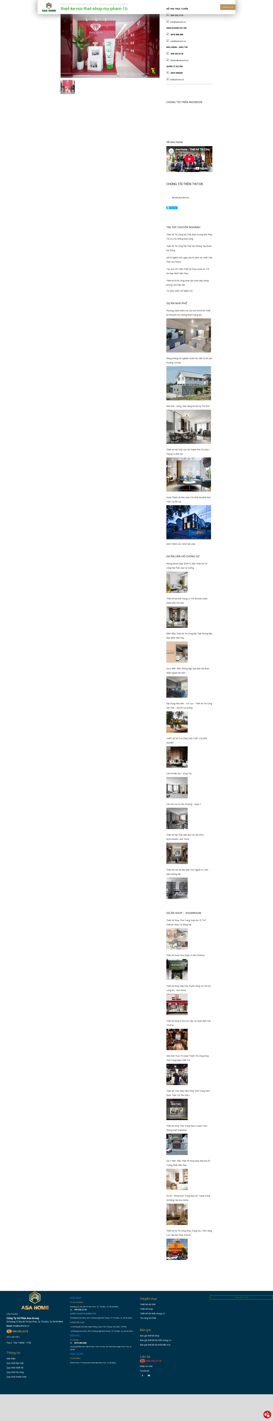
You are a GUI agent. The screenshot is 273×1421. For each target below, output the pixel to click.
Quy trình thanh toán (16, 1376)
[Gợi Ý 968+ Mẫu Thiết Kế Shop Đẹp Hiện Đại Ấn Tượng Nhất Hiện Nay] (177, 1179)
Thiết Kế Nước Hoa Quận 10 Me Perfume (185, 955)
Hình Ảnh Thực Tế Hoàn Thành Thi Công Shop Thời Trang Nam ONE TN (187, 1058)
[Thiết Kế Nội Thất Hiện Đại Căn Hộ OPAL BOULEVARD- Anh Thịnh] (177, 853)
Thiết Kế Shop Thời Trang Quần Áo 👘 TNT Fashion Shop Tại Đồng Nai (186, 922)
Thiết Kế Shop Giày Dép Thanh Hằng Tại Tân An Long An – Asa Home (188, 988)
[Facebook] (142, 1375)
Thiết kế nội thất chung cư (152, 1313)
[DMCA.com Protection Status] (78, 1386)
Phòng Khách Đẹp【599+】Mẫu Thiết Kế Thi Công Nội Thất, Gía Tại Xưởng (186, 565)
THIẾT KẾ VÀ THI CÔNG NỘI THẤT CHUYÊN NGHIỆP (186, 740)
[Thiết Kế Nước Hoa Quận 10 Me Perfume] (177, 969)
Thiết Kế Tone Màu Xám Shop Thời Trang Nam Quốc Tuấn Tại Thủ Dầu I (188, 1092)
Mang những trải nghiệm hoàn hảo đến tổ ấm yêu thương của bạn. (189, 360)
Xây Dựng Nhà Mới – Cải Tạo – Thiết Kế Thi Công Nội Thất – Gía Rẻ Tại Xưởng (189, 705)
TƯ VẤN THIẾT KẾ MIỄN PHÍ (179, 291)
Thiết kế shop (146, 1308)
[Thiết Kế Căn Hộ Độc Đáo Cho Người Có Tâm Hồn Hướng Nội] (177, 888)
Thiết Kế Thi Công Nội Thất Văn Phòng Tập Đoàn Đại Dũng (189, 248)
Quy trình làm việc (15, 1363)
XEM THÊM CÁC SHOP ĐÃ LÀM (180, 544)
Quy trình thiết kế (15, 1367)
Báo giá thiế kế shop (149, 1335)
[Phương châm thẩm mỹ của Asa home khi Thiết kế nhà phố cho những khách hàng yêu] (188, 335)
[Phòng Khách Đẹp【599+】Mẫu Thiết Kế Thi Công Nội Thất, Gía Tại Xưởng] (177, 582)
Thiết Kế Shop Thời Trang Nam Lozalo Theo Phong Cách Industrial (186, 1127)
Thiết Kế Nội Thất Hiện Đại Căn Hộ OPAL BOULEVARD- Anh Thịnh (185, 836)
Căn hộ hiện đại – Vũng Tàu (179, 773)
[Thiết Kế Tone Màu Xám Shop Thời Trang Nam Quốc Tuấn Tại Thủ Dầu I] (177, 1109)
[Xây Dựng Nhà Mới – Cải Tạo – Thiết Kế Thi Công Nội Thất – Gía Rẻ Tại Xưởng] (177, 722)
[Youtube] (148, 1375)
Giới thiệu (11, 1358)
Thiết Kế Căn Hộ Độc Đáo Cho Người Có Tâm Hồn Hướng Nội (187, 871)
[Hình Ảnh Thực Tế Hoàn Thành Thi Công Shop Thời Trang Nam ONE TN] (177, 1074)
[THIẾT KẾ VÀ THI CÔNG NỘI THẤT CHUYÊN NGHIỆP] (177, 757)
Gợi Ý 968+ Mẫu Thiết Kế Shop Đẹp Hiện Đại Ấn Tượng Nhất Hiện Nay (188, 1162)
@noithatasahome (180, 197)
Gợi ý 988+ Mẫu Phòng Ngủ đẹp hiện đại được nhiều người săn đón (187, 670)
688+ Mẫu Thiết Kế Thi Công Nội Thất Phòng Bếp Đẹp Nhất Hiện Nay (189, 635)
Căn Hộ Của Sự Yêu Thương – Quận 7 (183, 804)
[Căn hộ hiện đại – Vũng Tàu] (177, 787)
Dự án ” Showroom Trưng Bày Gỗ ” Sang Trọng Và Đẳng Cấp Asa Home (188, 1197)
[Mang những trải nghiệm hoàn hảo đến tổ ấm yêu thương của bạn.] (188, 383)
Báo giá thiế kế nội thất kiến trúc (155, 1344)
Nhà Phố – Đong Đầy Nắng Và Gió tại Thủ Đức (188, 406)
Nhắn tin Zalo (146, 1366)
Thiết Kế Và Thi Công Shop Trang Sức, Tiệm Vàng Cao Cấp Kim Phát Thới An (189, 1232)
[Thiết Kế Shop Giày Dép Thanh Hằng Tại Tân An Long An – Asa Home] (177, 1004)
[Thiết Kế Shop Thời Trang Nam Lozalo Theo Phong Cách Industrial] (177, 1144)
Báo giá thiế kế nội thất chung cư (155, 1340)
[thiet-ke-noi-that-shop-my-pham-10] (110, 77)
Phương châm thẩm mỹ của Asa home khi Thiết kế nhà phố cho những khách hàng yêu (188, 312)
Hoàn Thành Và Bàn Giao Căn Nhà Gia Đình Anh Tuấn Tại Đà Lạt (188, 499)
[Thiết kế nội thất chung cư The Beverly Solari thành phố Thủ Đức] (177, 617)
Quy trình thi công (15, 1372)
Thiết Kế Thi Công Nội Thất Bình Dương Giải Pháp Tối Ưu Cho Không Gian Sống (189, 236)
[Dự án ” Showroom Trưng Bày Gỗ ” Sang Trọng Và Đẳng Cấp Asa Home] (177, 1214)
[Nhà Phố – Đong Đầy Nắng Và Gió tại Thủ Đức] (188, 427)
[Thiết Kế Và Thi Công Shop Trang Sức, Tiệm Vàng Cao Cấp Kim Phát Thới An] (177, 1249)
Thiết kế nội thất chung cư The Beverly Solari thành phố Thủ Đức (186, 600)
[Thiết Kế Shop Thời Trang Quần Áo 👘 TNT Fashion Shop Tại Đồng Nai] (177, 938)
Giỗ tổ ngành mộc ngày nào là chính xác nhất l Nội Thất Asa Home (189, 259)
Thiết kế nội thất (148, 1304)
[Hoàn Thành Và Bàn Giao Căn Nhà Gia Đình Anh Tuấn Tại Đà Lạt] (188, 522)
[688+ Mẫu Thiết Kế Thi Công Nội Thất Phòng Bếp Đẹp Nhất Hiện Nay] (177, 652)
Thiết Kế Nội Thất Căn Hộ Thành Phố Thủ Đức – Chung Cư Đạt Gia (188, 451)
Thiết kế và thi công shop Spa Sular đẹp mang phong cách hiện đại (187, 282)
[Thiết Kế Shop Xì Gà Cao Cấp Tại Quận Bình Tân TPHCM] (177, 1039)
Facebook (144, 1370)
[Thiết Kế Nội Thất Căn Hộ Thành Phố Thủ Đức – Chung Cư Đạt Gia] (188, 474)
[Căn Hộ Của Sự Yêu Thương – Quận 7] (177, 818)
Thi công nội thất (148, 1318)
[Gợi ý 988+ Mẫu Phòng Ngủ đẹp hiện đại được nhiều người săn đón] (177, 687)
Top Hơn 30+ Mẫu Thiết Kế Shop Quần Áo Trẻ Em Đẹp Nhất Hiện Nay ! (187, 271)
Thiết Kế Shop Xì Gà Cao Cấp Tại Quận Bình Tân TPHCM (188, 1023)
